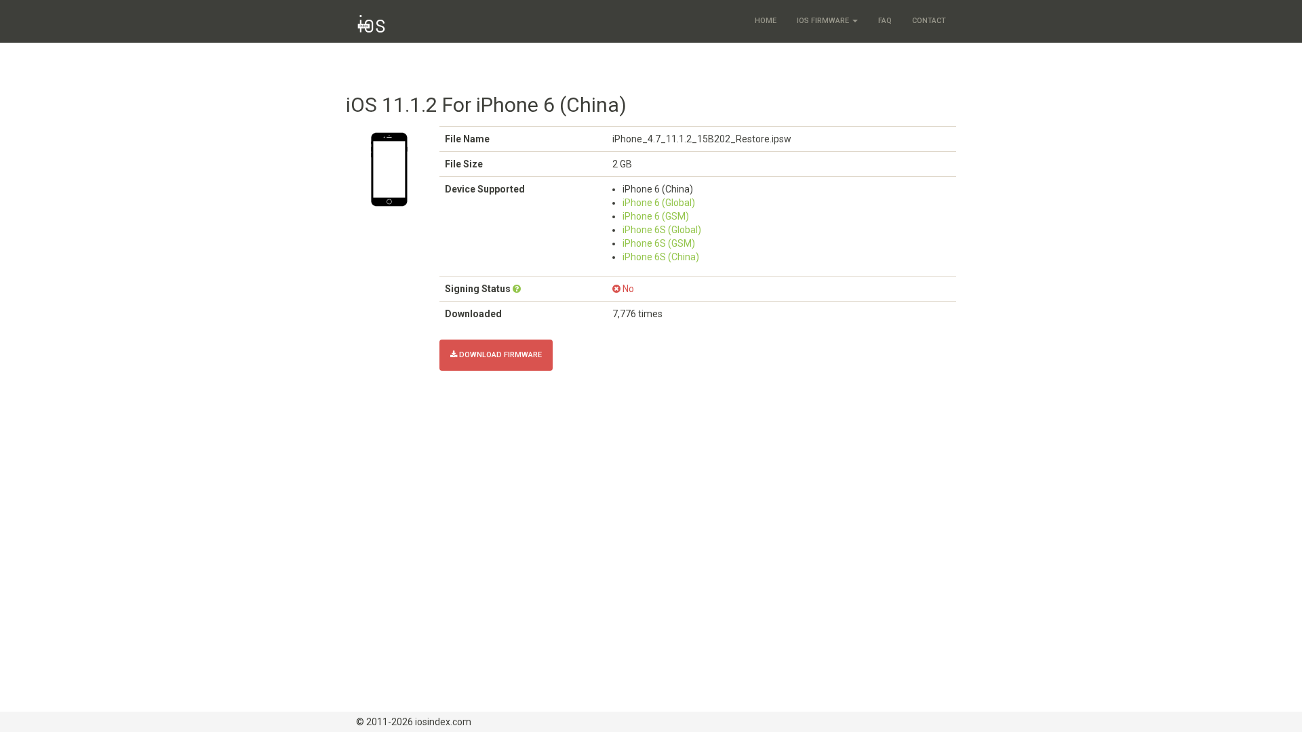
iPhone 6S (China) (661, 256)
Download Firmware (499, 354)
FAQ (885, 20)
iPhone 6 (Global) (659, 202)
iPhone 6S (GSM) (659, 243)
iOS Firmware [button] (824, 20)
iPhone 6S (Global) (662, 229)
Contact (929, 20)
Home (765, 20)
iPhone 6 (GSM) (656, 216)
